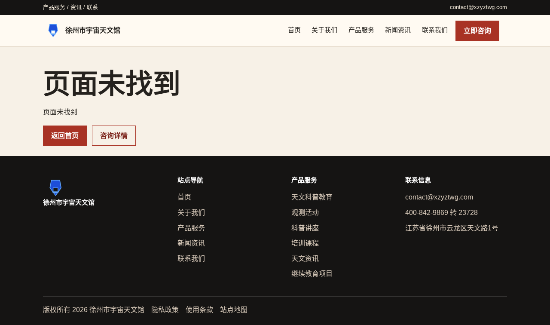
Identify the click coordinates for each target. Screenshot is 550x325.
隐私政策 (165, 309)
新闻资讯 (398, 30)
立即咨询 (477, 30)
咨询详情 (114, 135)
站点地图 (234, 309)
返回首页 (65, 135)
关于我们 (324, 30)
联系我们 (435, 30)
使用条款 (199, 309)
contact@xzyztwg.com (478, 7)
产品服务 (361, 30)
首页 (294, 30)
